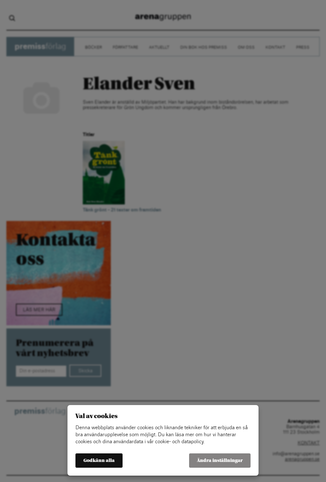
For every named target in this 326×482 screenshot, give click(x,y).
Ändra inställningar (220, 460)
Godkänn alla (99, 460)
